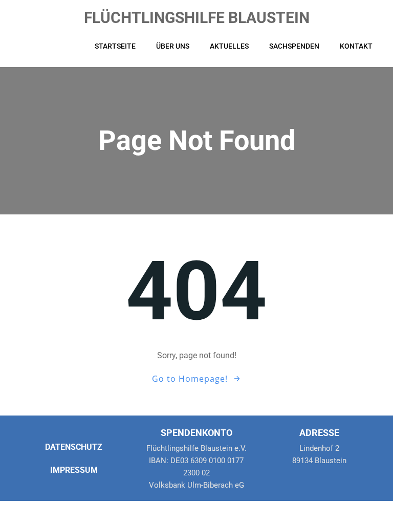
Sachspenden (294, 46)
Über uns (172, 46)
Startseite (115, 46)
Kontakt (356, 46)
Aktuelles (229, 46)
